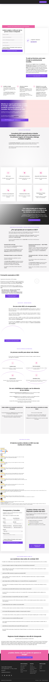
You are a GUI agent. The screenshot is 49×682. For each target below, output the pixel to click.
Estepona (37, 642)
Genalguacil (11, 643)
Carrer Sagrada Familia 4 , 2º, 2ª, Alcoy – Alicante (9, 668)
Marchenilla (23, 642)
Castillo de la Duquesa (19, 641)
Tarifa (36, 644)
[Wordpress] (11, 675)
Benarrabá (15, 643)
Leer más (30, 504)
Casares (30, 642)
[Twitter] (5, 675)
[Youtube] (7, 675)
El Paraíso (25, 643)
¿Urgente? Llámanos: (35, 39)
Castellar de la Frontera (13, 642)
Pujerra (22, 644)
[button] (34, 2)
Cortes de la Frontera (14, 644)
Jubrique (28, 643)
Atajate (33, 644)
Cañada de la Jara (4, 644)
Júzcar (27, 644)
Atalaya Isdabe (32, 643)
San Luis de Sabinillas (29, 641)
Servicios (4, 529)
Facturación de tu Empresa (17, 525)
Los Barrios (34, 642)
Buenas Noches (7, 642)
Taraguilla (2, 642)
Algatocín (36, 643)
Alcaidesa (14, 641)
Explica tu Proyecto (6, 533)
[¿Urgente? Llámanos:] (28, 40)
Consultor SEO (16, 116)
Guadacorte (19, 642)
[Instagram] (2, 675)
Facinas (24, 644)
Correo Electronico (16, 518)
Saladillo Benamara (20, 643)
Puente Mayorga (44, 641)
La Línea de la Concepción (37, 641)
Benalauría (40, 643)
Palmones (27, 642)
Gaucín (5, 643)
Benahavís (44, 643)
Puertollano (9, 644)
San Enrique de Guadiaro (5, 641)
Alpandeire (30, 644)
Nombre (4, 518)
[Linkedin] (9, 675)
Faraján (19, 644)
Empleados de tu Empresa (7, 525)
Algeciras (40, 642)
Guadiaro (10, 641)
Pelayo (8, 643)
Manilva (24, 641)
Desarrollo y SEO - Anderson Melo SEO (6, 680)
